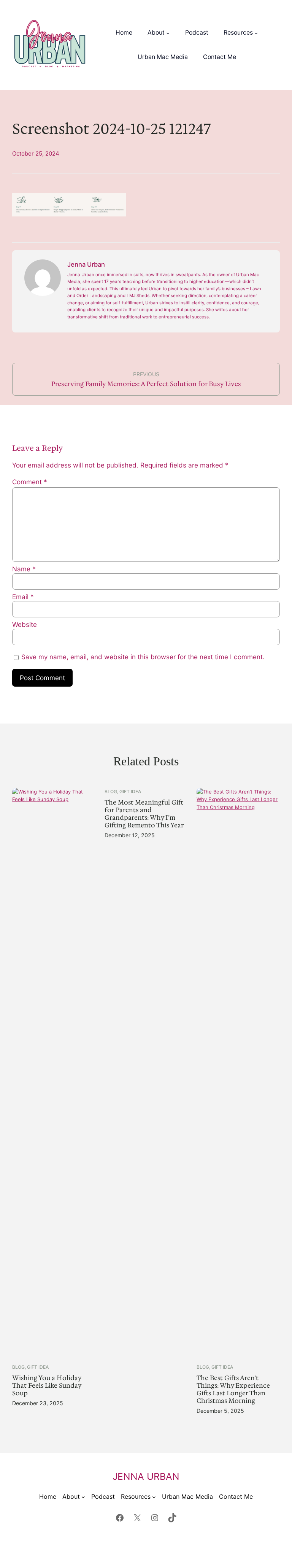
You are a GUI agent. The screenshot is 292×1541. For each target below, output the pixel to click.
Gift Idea (38, 1367)
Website (24, 624)
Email (23, 597)
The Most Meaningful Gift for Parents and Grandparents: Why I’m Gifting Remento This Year (144, 814)
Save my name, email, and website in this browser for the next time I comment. (143, 657)
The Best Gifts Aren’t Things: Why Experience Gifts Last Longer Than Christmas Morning (233, 1389)
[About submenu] (168, 33)
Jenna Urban (146, 1476)
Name (24, 569)
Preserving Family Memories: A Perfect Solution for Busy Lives (146, 384)
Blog (18, 1367)
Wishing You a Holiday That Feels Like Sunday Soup (46, 1385)
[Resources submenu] (256, 33)
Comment (29, 482)
